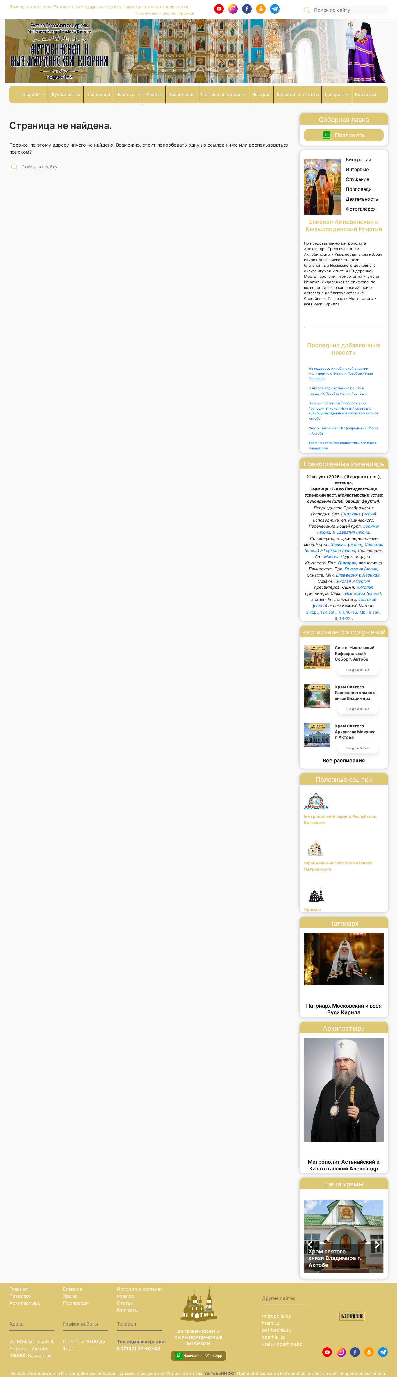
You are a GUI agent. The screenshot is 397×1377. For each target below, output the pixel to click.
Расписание (182, 94)
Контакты (365, 94)
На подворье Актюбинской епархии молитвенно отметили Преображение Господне (341, 374)
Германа (332, 550)
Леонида (371, 574)
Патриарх (20, 1296)
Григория (347, 562)
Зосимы (371, 526)
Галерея (334, 94)
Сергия (363, 581)
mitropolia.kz (276, 1316)
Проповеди (98, 94)
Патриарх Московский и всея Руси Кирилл (344, 1009)
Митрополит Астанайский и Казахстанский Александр (344, 1165)
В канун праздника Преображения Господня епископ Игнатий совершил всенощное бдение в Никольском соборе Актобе (343, 411)
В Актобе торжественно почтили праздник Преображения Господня (338, 391)
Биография (358, 159)
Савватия (345, 532)
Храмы (70, 1296)
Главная (18, 1289)
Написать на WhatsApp (202, 1355)
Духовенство (66, 94)
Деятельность (362, 199)
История (261, 94)
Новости (125, 94)
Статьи (125, 1303)
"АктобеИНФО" (220, 1373)
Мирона (331, 556)
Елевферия (347, 574)
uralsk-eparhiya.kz (282, 1344)
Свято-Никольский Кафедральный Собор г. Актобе (343, 430)
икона (369, 513)
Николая (342, 581)
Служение (357, 179)
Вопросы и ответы (298, 94)
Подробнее (358, 670)
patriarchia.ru (276, 1330)
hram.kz (271, 1323)
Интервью (357, 169)
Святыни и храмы (220, 94)
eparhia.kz (273, 1337)
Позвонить (350, 135)
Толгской (367, 599)
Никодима (355, 593)
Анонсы (154, 94)
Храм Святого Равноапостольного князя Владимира (343, 445)
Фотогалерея (361, 209)
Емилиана (351, 513)
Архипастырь (24, 1303)
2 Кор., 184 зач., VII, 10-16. (332, 612)
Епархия (30, 94)
